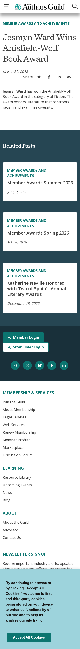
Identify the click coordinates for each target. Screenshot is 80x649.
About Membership (19, 409)
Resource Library (17, 477)
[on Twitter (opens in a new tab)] (40, 76)
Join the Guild (14, 402)
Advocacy (10, 529)
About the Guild (16, 522)
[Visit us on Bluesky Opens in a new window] (40, 365)
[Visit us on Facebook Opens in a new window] (52, 365)
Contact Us (12, 537)
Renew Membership (19, 432)
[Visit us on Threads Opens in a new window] (28, 365)
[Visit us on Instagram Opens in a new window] (16, 365)
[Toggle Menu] (7, 6)
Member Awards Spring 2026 (38, 233)
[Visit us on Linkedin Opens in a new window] (65, 365)
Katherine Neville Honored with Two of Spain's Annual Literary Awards (36, 288)
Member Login (26, 337)
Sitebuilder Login (28, 347)
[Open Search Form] (74, 6)
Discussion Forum (17, 455)
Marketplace (13, 447)
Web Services (14, 424)
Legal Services (14, 417)
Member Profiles (16, 439)
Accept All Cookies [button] (29, 637)
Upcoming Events (17, 484)
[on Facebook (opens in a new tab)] (50, 76)
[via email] (70, 76)
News (7, 492)
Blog (6, 500)
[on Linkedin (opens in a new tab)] (60, 76)
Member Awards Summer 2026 (40, 183)
